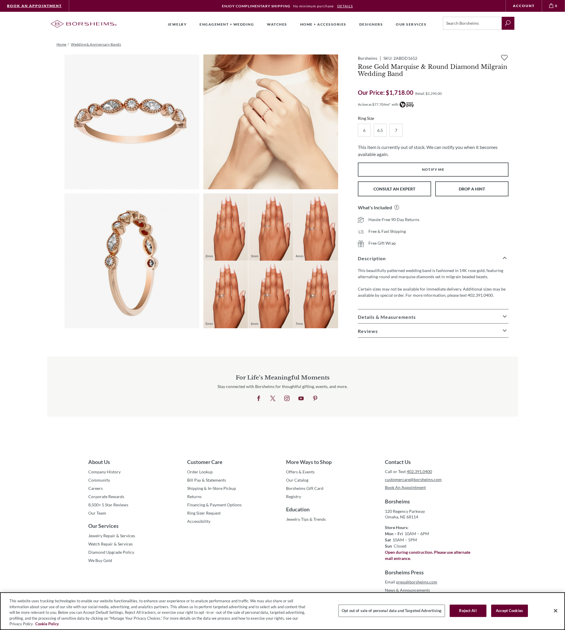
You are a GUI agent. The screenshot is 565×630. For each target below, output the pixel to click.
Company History (104, 471)
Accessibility (198, 521)
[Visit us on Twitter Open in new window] (272, 398)
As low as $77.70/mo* (374, 104)
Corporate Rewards (106, 496)
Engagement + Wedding (227, 24)
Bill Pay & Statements (206, 480)
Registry (293, 496)
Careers (95, 488)
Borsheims (397, 501)
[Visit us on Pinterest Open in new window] (315, 398)
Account (524, 6)
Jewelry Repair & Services (111, 535)
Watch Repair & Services (110, 543)
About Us (99, 462)
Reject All (467, 610)
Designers (371, 24)
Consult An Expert (394, 188)
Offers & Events (300, 471)
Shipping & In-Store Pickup (211, 488)
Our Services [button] (411, 24)
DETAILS (345, 6)
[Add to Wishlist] (504, 58)
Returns (194, 496)
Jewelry (177, 24)
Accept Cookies (509, 610)
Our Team (97, 512)
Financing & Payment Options (214, 504)
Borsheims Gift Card (304, 488)
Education (298, 509)
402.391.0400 (419, 471)
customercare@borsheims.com (413, 479)
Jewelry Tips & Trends (306, 519)
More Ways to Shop (309, 462)
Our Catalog (297, 480)
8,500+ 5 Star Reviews (108, 504)
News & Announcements (407, 590)
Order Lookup (200, 471)
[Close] (555, 610)
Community (99, 480)
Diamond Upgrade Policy (111, 552)
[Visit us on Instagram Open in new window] (287, 398)
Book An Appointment (34, 6)
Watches (277, 24)
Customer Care (204, 462)
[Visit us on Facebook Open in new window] (258, 398)
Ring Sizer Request (204, 512)
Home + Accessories (323, 24)
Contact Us (398, 462)
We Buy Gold (100, 560)
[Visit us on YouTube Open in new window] (301, 398)
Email (411, 581)
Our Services (103, 526)
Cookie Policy (47, 623)
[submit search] (508, 23)
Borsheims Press (404, 572)
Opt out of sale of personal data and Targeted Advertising (391, 610)
